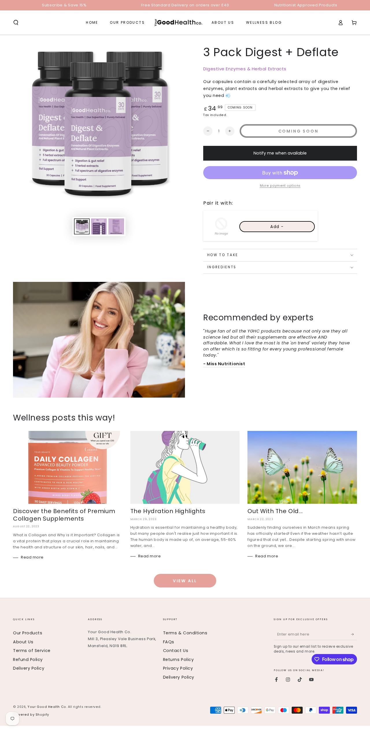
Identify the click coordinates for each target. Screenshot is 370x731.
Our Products (27, 633)
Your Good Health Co (46, 707)
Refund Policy (28, 659)
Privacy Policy (178, 668)
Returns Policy (178, 659)
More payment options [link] (280, 185)
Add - (277, 226)
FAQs (168, 642)
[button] (16, 22)
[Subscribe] (354, 634)
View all (185, 581)
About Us (23, 642)
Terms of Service (32, 650)
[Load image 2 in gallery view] (99, 226)
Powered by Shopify (31, 714)
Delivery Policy (28, 668)
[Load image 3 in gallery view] (116, 226)
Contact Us (175, 650)
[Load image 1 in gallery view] (82, 226)
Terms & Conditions (185, 633)
